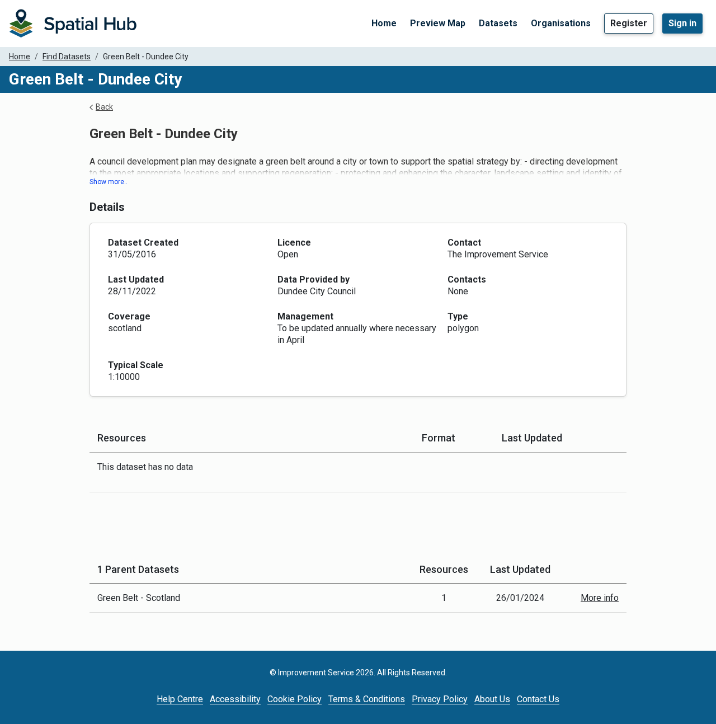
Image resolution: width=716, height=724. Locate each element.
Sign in (682, 23)
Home (384, 23)
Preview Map (437, 23)
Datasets (498, 23)
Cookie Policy (294, 699)
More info (600, 598)
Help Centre (180, 699)
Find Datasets (67, 56)
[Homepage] (72, 23)
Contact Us (538, 699)
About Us (492, 699)
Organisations (561, 23)
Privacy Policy (440, 699)
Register (628, 23)
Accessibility (235, 699)
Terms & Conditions (366, 699)
